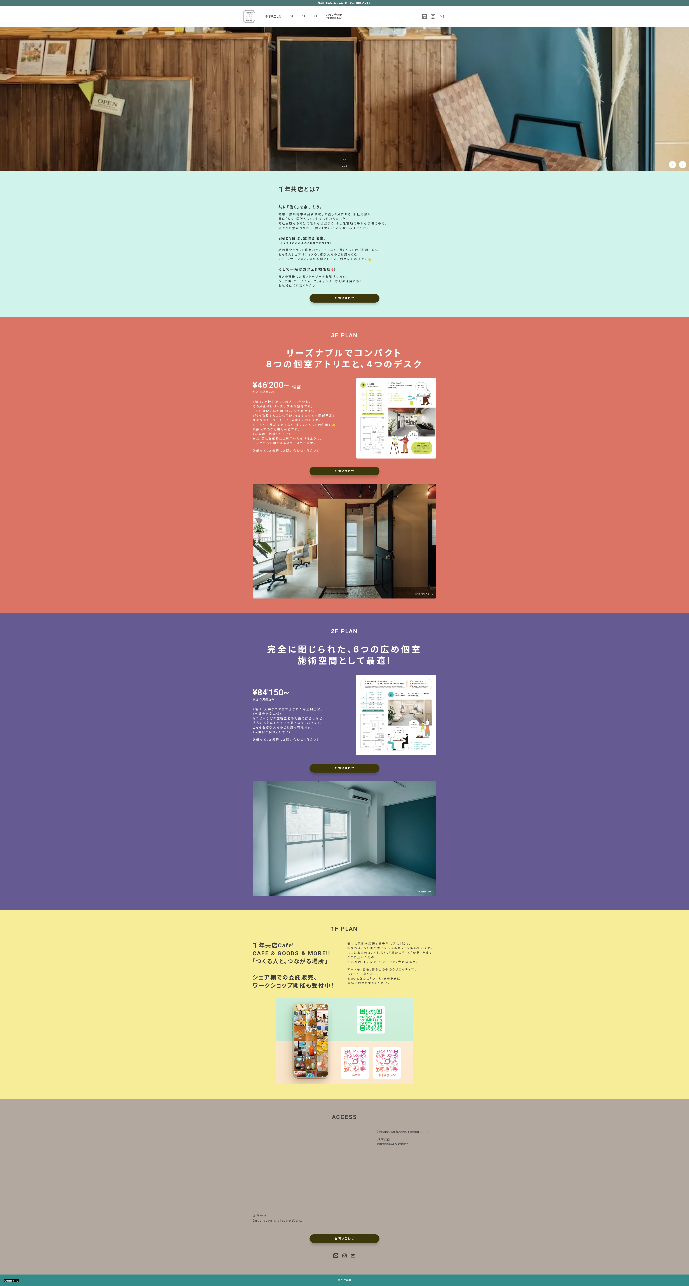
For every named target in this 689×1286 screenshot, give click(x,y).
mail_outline (441, 16)
